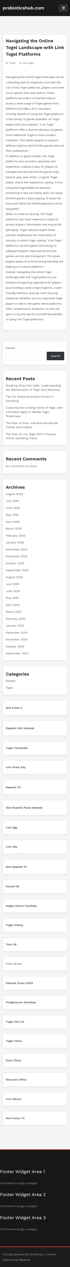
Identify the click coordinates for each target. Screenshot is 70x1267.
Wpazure (8, 1259)
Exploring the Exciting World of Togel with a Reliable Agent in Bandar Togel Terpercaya (34, 412)
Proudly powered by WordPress (23, 1254)
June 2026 (13, 508)
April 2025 (13, 605)
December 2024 (16, 632)
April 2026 (13, 521)
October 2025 (15, 563)
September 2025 (17, 570)
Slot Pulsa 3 (14, 708)
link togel (28, 63)
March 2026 (14, 528)
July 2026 (12, 501)
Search (10, 348)
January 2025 (15, 625)
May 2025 (12, 598)
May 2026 (12, 514)
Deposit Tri (13, 787)
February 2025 (15, 618)
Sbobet (10, 681)
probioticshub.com (23, 8)
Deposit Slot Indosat (20, 728)
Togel (12, 63)
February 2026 (15, 535)
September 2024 (17, 653)
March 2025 (14, 611)
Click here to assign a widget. (18, 1183)
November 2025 (16, 556)
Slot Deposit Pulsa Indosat (24, 807)
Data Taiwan (14, 963)
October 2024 (15, 646)
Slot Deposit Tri (16, 867)
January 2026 (15, 542)
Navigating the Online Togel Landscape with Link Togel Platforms (35, 47)
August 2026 (14, 494)
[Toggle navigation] (63, 8)
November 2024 (16, 639)
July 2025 (12, 584)
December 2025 (16, 549)
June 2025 (13, 591)
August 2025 (14, 577)
